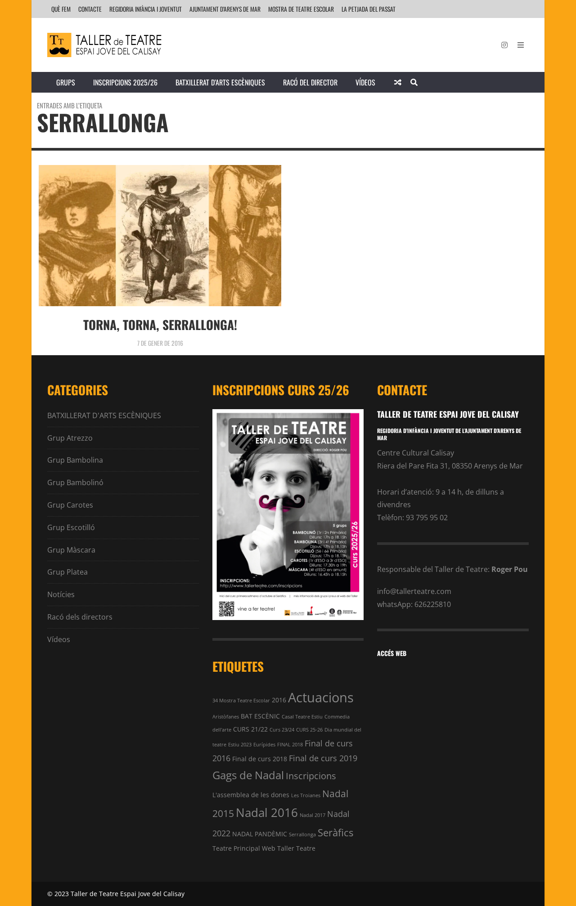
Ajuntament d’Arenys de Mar (225, 8)
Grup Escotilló (71, 527)
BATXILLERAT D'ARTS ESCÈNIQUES (104, 415)
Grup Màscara (71, 550)
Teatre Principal (236, 848)
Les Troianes (305, 795)
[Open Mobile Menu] (521, 45)
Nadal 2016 (267, 812)
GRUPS (65, 82)
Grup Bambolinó (75, 482)
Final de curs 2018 (259, 758)
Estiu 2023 (240, 744)
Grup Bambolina (75, 460)
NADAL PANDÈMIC (259, 834)
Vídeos (365, 82)
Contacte (90, 8)
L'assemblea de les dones (250, 794)
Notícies (61, 594)
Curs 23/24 (282, 730)
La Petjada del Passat (369, 8)
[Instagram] (504, 45)
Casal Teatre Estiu (302, 717)
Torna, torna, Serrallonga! (160, 324)
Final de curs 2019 (323, 757)
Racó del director (310, 82)
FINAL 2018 (290, 744)
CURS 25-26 (309, 730)
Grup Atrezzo (70, 438)
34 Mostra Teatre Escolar (241, 700)
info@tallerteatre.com (414, 591)
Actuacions (321, 697)
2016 (279, 700)
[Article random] (398, 82)
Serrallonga (302, 834)
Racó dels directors (79, 617)
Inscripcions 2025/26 (125, 82)
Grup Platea (67, 572)
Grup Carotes (70, 505)
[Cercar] (414, 82)
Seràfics (335, 832)
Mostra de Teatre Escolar (301, 8)
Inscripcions (311, 776)
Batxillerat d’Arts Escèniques (220, 82)
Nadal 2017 (312, 815)
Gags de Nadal (248, 775)
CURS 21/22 (250, 729)
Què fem (61, 8)
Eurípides (264, 744)
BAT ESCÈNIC (260, 716)
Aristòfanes (225, 717)
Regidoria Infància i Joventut (145, 8)
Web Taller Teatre (288, 848)
